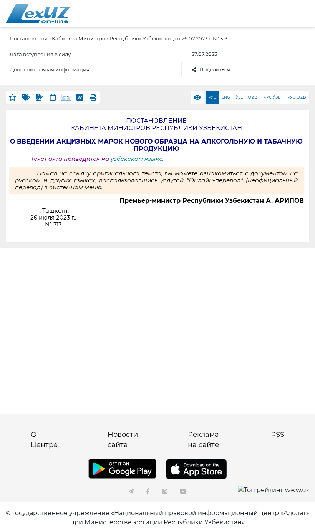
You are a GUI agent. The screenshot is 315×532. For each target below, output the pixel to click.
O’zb (252, 97)
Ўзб (239, 97)
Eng (225, 97)
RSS (277, 434)
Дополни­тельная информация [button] (50, 69)
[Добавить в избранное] (12, 97)
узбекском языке (136, 158)
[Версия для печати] (93, 97)
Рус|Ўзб (272, 97)
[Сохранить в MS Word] (79, 97)
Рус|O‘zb (296, 97)
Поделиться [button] (214, 69)
